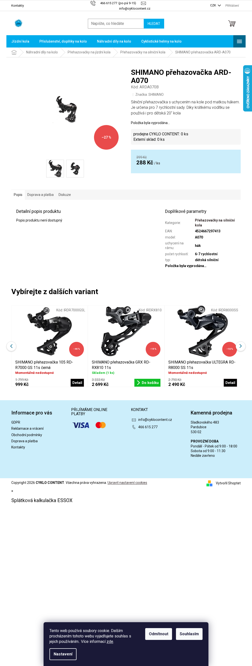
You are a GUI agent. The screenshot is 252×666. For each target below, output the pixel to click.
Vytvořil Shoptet (228, 483)
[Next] (241, 346)
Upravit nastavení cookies (127, 483)
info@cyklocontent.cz (155, 420)
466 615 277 (148, 427)
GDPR (15, 422)
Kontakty (17, 5)
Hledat (154, 24)
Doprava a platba (24, 441)
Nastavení (63, 654)
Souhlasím (189, 634)
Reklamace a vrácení (27, 428)
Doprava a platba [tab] (40, 195)
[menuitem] (20, 41)
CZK (213, 5)
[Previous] (11, 346)
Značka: (149, 94)
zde (110, 641)
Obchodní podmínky (26, 435)
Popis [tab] (18, 195)
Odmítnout (158, 634)
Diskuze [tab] (65, 195)
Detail (77, 383)
